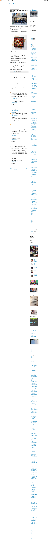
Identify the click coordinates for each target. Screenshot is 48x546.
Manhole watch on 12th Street (34, 420)
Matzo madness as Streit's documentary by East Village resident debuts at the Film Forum (35, 264)
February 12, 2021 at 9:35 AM (15, 161)
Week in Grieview (33, 50)
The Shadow (32, 335)
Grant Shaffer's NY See (33, 112)
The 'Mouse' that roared (33, 54)
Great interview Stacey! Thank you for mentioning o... (34, 229)
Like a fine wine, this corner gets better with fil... (34, 68)
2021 (31, 37)
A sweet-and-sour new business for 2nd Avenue (34, 76)
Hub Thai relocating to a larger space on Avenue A (34, 88)
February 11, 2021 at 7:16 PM (14, 139)
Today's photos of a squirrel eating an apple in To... (34, 98)
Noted (31, 111)
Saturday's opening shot (33, 416)
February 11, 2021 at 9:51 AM (14, 102)
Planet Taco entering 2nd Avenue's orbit (33, 109)
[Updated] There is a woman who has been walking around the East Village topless (35, 260)
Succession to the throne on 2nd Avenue (34, 178)
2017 (31, 215)
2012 (31, 219)
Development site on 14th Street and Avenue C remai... (34, 132)
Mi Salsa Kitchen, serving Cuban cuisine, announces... (34, 161)
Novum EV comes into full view (34, 123)
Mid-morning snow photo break (34, 421)
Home (19, 168)
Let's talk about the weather (34, 113)
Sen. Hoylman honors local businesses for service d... (34, 72)
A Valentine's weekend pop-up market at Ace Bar (34, 145)
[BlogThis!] (18, 71)
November (32, 39)
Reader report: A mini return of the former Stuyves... (34, 175)
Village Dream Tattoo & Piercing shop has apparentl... (33, 177)
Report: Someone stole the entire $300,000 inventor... (34, 63)
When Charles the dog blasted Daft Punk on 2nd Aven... (34, 48)
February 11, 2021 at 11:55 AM (15, 115)
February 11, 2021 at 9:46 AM (14, 98)
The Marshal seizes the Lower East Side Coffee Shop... (34, 201)
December (32, 38)
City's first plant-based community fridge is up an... (34, 182)
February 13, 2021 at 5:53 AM (15, 165)
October (32, 40)
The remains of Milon (33, 477)
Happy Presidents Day (33, 135)
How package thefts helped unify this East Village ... (34, 97)
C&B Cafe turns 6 (33, 207)
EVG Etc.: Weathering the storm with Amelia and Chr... (34, 205)
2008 (31, 223)
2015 (31, 530)
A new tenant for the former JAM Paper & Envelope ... (34, 169)
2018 (31, 214)
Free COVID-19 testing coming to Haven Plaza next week (34, 100)
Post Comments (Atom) (15, 169)
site (14, 62)
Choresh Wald (13, 112)
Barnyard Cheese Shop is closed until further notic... (34, 89)
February (32, 47)
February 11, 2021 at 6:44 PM (14, 135)
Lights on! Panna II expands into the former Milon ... (34, 130)
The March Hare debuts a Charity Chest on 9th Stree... (34, 82)
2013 (31, 532)
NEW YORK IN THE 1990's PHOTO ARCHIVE (33, 330)
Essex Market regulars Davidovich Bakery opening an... (34, 153)
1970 (31, 538)
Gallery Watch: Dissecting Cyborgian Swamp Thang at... (34, 198)
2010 (31, 221)
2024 (31, 348)
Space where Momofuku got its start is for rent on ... (34, 208)
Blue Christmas (32, 125)
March (32, 46)
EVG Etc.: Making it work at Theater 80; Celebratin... (34, 143)
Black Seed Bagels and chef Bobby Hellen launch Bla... (34, 158)
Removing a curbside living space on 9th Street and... (34, 149)
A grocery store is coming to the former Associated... (34, 71)
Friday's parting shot (33, 53)
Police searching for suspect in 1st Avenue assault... (34, 151)
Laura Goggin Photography (33, 332)
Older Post (27, 168)
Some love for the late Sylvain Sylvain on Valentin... (34, 144)
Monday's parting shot (33, 493)
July (31, 356)
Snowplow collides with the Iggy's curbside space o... (34, 210)
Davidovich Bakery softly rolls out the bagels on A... (34, 56)
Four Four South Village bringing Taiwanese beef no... (34, 91)
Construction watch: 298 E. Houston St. (34, 157)
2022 (31, 350)
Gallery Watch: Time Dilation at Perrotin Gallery (34, 118)
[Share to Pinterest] (20, 71)
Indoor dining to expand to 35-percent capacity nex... (34, 105)
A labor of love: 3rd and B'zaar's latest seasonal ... (34, 167)
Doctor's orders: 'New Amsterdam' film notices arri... (33, 172)
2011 (31, 220)
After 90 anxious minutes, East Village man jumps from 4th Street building (35, 275)
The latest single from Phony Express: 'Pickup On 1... (34, 204)
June (31, 43)
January (32, 211)
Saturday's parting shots (33, 455)
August (32, 355)
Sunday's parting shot (33, 136)
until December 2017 (17, 27)
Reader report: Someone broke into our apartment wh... (34, 110)
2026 (31, 33)
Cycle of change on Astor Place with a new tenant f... (34, 65)
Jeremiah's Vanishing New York (34, 328)
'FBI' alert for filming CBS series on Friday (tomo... (34, 60)
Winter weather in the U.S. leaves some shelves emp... (34, 116)
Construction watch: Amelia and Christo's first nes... (34, 190)
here (21, 51)
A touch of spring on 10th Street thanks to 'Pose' (34, 79)
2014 (31, 531)
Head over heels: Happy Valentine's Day (33, 137)
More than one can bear (33, 126)
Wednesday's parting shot (33, 380)
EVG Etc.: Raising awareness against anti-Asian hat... (34, 57)
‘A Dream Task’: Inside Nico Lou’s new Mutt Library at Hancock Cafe (33, 10)
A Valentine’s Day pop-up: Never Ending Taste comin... (34, 154)
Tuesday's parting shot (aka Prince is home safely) (34, 124)
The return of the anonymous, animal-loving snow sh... (34, 202)
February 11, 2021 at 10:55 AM (15, 110)
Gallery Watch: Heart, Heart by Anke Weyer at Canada (34, 69)
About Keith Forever (33, 92)
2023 (31, 349)
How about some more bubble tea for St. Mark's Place (34, 159)
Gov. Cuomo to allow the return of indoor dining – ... (34, 181)
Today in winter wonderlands (34, 55)
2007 (31, 537)
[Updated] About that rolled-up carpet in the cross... (34, 199)
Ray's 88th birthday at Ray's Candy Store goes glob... (34, 193)
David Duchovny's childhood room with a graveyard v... (34, 194)
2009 (31, 222)
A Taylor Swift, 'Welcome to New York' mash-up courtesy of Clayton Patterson (35, 268)
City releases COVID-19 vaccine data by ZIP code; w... (34, 120)
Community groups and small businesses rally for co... (34, 59)
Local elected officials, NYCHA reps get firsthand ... (34, 174)
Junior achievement (33, 510)
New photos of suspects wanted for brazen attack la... (34, 162)
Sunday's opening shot (33, 191)
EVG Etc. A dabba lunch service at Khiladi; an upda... (34, 96)
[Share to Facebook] (20, 71)
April (31, 45)
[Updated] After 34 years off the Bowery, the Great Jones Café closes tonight (35, 271)
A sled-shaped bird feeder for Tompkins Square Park (34, 93)
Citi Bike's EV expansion (33, 52)
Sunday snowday (33, 501)
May (31, 44)
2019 (31, 213)
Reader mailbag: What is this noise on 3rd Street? (34, 85)
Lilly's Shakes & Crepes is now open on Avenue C (34, 129)
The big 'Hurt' (32, 104)
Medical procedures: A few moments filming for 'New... (34, 117)
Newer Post (11, 168)
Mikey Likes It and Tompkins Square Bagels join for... (34, 122)
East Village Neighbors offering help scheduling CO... (34, 81)
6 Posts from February (33, 49)
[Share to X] (19, 71)
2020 (31, 212)
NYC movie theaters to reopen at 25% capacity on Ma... (34, 83)
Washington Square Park (33, 336)
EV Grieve (13, 3)
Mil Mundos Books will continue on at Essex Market (34, 51)
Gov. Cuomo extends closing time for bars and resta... (34, 139)
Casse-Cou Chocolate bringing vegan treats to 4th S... (34, 186)
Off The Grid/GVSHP (33, 333)
